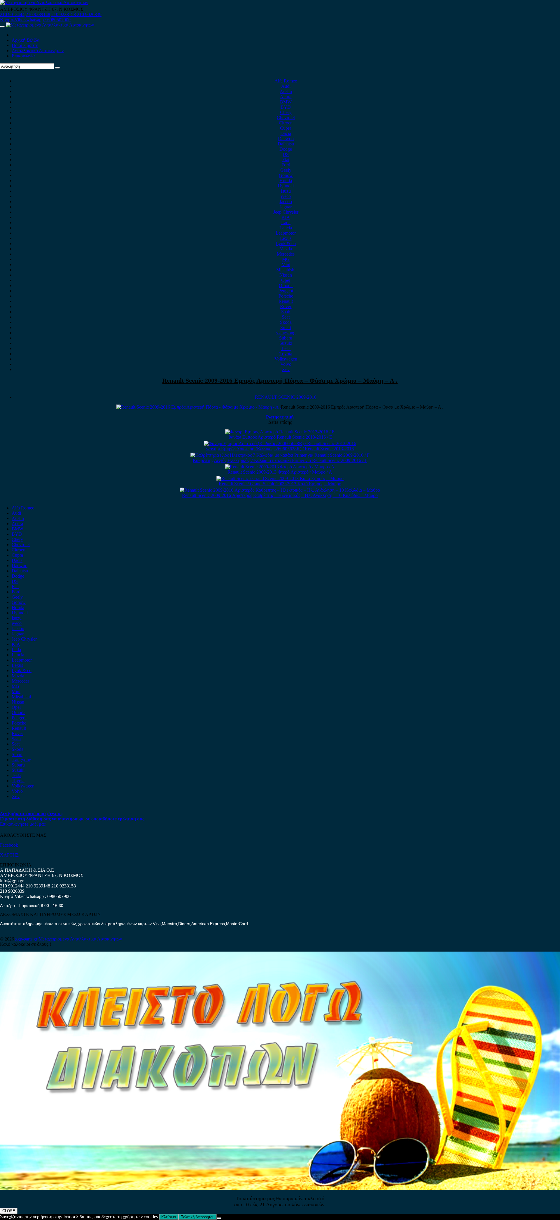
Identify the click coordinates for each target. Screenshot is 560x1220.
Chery (285, 112)
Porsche (286, 295)
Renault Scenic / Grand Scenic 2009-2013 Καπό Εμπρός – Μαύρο (280, 483)
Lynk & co (286, 243)
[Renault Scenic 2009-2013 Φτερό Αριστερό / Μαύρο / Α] (280, 466)
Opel (285, 280)
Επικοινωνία (23, 55)
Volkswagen (285, 358)
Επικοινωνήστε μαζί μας (23, 824)
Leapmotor (286, 233)
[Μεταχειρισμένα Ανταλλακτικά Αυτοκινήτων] (280, 1188)
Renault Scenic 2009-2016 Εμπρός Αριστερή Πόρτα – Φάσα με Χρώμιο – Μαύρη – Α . (280, 380)
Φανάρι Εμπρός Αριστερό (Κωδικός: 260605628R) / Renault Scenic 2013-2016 (280, 448)
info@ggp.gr (12, 880)
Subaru (285, 337)
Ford (285, 164)
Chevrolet (286, 117)
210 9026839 (89, 14)
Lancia (285, 227)
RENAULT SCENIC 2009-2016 (285, 397)
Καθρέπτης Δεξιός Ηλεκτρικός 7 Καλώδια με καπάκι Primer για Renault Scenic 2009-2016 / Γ (280, 460)
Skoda (286, 322)
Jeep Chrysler (285, 212)
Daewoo (286, 138)
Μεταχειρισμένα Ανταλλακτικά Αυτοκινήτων (80, 938)
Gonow (286, 175)
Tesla (285, 348)
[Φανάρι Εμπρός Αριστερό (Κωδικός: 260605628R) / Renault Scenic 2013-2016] (280, 443)
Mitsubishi (285, 269)
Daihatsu (286, 143)
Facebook (9, 845)
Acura (285, 96)
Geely (285, 170)
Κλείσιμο (168, 1217)
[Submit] (57, 67)
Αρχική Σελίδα (25, 40)
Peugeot (285, 290)
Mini (285, 264)
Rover (285, 306)
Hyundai (286, 185)
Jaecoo (285, 201)
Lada (285, 222)
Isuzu (286, 191)
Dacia (285, 133)
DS (286, 154)
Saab (285, 311)
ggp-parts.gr (26, 938)
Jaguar (286, 206)
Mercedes (286, 254)
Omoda (286, 285)
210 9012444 (12, 14)
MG (286, 259)
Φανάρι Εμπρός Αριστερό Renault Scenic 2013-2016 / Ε (280, 437)
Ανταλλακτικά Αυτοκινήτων (38, 50)
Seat (286, 316)
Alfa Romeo (285, 80)
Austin (286, 91)
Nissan (285, 275)
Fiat (285, 159)
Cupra (285, 128)
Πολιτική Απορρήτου (197, 1217)
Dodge (285, 149)
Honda (285, 180)
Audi (285, 86)
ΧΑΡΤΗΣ (9, 854)
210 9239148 (38, 14)
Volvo (285, 364)
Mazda (285, 248)
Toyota (285, 353)
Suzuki (285, 343)
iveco (286, 196)
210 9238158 (64, 14)
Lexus (285, 238)
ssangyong (285, 332)
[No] (219, 1218)
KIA (285, 217)
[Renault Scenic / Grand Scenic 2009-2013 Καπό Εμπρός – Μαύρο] (280, 478)
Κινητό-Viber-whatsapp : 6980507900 (35, 19)
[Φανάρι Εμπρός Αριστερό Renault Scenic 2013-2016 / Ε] (280, 431)
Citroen (286, 122)
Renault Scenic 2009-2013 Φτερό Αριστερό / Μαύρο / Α (280, 472)
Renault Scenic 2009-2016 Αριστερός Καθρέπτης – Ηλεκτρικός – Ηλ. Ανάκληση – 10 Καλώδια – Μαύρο (280, 495)
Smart (285, 327)
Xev (286, 369)
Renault (286, 301)
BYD (286, 107)
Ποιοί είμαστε (25, 45)
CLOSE (8, 1211)
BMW (286, 101)
